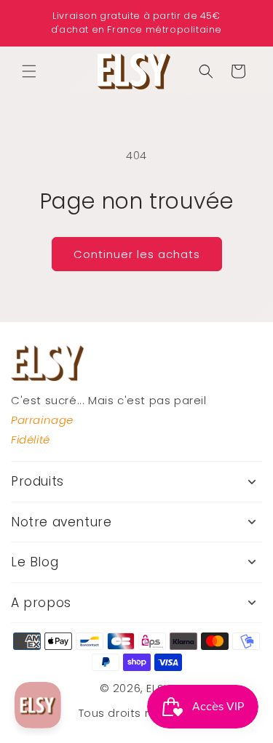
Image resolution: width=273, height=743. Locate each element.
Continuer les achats (137, 254)
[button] (29, 71)
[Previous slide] (18, 23)
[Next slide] (255, 23)
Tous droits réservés (137, 712)
